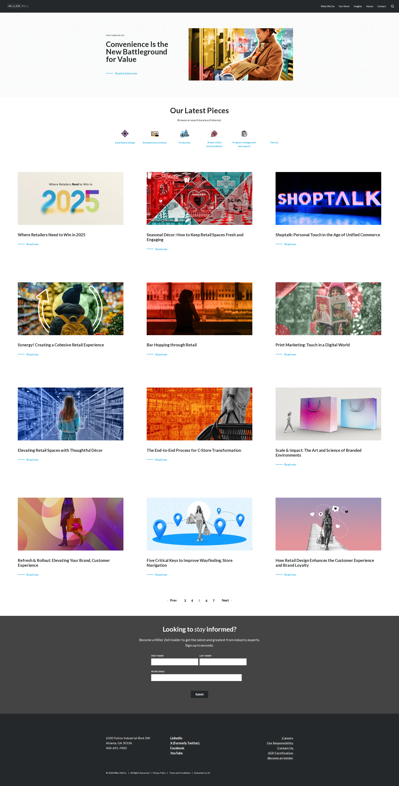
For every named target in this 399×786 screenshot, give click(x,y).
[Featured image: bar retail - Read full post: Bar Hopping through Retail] (199, 334)
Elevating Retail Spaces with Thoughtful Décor (60, 450)
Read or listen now (126, 73)
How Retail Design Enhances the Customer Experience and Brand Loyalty (325, 563)
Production (184, 142)
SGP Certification (280, 753)
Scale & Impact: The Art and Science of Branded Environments (318, 453)
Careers (287, 738)
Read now (32, 244)
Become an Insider (280, 758)
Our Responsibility (280, 743)
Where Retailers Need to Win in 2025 (51, 234)
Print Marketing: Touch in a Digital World (313, 344)
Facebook (177, 748)
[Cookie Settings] (8, 780)
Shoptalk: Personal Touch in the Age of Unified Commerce (328, 234)
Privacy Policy (159, 772)
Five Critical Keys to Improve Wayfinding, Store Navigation (190, 563)
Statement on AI (202, 772)
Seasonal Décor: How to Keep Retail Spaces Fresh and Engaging (195, 237)
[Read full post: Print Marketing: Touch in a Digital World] (328, 334)
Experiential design (125, 142)
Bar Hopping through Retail (172, 344)
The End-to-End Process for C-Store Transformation (194, 450)
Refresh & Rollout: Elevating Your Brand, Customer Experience (64, 563)
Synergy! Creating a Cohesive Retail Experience (61, 344)
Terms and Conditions (180, 772)
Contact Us (285, 748)
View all (274, 142)
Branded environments (155, 142)
